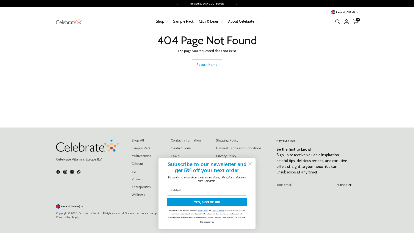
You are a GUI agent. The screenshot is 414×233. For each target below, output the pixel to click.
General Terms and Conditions (238, 148)
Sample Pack (141, 148)
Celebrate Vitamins (89, 213)
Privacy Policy (203, 210)
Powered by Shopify (68, 217)
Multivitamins (141, 156)
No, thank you (207, 222)
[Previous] (177, 3)
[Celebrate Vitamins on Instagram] (65, 173)
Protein (137, 179)
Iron (134, 171)
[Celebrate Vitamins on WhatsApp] (79, 173)
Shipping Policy (227, 140)
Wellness (138, 195)
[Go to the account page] (346, 21)
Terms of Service (218, 210)
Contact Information (186, 140)
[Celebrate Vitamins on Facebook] (58, 173)
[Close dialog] (250, 163)
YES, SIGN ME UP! (207, 202)
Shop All (138, 140)
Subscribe (344, 185)
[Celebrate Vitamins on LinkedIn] (72, 173)
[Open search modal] (337, 21)
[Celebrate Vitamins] (69, 21)
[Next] (237, 3)
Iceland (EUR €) (345, 12)
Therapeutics (141, 187)
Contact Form (181, 148)
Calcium (137, 164)
